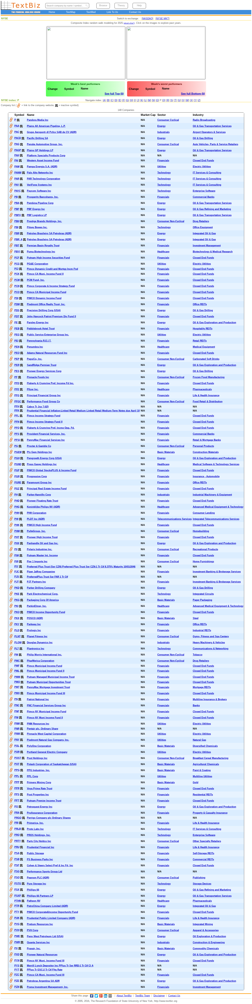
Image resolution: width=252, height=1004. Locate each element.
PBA (16, 203)
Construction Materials (206, 452)
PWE (17, 936)
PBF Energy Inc (36, 209)
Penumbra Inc (35, 346)
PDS (16, 310)
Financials (163, 160)
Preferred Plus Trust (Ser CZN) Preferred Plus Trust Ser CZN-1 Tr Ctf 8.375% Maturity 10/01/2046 (81, 566)
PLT (16, 648)
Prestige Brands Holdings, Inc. (44, 221)
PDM (17, 304)
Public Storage (35, 853)
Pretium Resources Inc (40, 924)
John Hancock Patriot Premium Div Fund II (51, 316)
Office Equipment (203, 227)
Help (139, 5)
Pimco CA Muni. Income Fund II (45, 273)
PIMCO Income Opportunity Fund (46, 612)
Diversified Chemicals (205, 746)
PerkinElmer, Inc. (37, 606)
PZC (16, 974)
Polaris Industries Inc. (39, 549)
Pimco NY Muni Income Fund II (45, 717)
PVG (17, 924)
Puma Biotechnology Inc (41, 251)
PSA (16, 853)
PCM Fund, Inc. (36, 280)
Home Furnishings (203, 561)
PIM (16, 555)
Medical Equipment (204, 346)
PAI (16, 160)
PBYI (17, 251)
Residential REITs (203, 794)
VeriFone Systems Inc (39, 184)
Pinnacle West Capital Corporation (46, 733)
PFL (16, 415)
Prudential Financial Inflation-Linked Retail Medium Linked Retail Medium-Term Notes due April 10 (83, 410)
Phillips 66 (33, 889)
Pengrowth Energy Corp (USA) (44, 458)
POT (16, 764)
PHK (16, 525)
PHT (16, 537)
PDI (16, 298)
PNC (16, 705)
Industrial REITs (202, 630)
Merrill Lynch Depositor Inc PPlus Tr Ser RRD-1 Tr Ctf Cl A (60, 965)
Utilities (161, 166)
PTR (16, 905)
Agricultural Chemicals (206, 764)
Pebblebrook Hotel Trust (41, 328)
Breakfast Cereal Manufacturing (210, 758)
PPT (16, 800)
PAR (16, 178)
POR (17, 751)
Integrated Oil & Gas (204, 233)
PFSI (17, 440)
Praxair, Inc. (34, 948)
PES (16, 371)
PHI (16, 519)
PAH (16, 155)
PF (16, 377)
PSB (16, 859)
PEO (17, 352)
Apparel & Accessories (206, 930)
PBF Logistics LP (37, 215)
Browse (103, 5)
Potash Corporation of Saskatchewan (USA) (51, 764)
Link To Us (112, 12)
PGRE (17, 482)
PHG (17, 506)
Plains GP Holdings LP (40, 150)
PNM (17, 723)
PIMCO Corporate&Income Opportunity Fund (52, 912)
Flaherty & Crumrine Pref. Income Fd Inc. (50, 383)
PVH (16, 930)
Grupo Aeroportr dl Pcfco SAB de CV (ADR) (51, 132)
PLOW (18, 642)
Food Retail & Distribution (207, 401)
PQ (16, 806)
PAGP (17, 150)
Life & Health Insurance (206, 395)
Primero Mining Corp (39, 782)
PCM (17, 280)
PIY (16, 566)
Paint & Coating (202, 770)
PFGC (17, 401)
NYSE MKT (162, 18)
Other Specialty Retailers (207, 841)
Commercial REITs (203, 859)
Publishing (199, 877)
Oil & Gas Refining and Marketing (212, 209)
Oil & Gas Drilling (203, 138)
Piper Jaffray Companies (41, 571)
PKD (16, 587)
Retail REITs (200, 340)
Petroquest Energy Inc (39, 806)
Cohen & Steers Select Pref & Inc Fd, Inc (50, 865)
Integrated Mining (203, 924)
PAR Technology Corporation (43, 178)
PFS (16, 433)
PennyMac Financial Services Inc (46, 440)
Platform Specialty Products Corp (46, 155)
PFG (16, 395)
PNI (16, 717)
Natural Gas (199, 740)
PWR (17, 942)
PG (16, 446)
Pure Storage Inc (36, 883)
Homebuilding (201, 531)
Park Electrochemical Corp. (42, 593)
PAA (16, 125)
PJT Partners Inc (36, 581)
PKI (16, 606)
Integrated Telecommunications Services (216, 519)
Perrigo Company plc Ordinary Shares (49, 817)
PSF (16, 865)
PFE (16, 389)
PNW (17, 733)
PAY (16, 184)
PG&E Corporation (37, 263)
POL (16, 745)
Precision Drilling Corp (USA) (44, 310)
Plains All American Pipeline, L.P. (46, 126)
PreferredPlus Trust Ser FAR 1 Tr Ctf (47, 576)
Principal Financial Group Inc (44, 395)
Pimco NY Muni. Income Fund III (45, 960)
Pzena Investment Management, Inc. (47, 987)
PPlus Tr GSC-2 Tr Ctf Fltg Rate (44, 969)
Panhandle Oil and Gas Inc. (42, 543)
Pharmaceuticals (202, 389)
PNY (16, 739)
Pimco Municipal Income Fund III (46, 693)
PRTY (17, 841)
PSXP (17, 895)
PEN (16, 346)
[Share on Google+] (101, 996)
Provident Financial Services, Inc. (46, 433)
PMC (17, 660)
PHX (16, 543)
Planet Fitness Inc (37, 636)
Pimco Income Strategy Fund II (45, 421)
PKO (17, 612)
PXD (16, 954)
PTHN (17, 900)
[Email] (110, 996)
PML (17, 670)
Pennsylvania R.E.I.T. (39, 340)
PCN (16, 286)
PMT (17, 687)
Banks (196, 705)
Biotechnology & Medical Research (213, 251)
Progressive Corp (37, 476)
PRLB (17, 828)
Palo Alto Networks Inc (40, 172)
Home (52, 12)
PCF (16, 257)
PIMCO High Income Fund (42, 525)
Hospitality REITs (202, 328)
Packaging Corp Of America (43, 600)
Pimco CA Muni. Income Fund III (45, 974)
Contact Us (135, 12)
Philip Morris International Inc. (44, 654)
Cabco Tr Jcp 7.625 (38, 406)
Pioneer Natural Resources (42, 954)
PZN (16, 986)
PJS (16, 576)
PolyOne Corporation (39, 746)
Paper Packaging (202, 600)
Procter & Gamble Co (39, 446)
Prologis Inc (34, 630)
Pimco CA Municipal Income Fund (46, 292)
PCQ (17, 292)
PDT (16, 316)
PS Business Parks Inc (40, 859)
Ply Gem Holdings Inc (39, 452)
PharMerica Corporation (40, 660)
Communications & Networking (210, 648)
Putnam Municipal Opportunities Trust (49, 682)
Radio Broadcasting (204, 120)
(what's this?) (129, 23)
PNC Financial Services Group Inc (46, 705)
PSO (17, 877)
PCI (16, 268)
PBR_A (18, 239)
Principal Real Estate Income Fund (47, 488)
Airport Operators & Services (209, 132)
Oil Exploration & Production (209, 936)
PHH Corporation (36, 512)
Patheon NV (33, 900)
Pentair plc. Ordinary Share (42, 728)
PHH (16, 512)
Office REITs (200, 304)
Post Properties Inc (38, 794)
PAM (17, 166)
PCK (16, 273)
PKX (16, 618)
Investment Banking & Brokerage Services (217, 571)
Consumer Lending (204, 512)
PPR (16, 788)
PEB (16, 328)
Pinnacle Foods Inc (38, 377)
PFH (16, 406)
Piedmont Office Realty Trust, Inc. (46, 304)
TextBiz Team (142, 995)
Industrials (163, 132)
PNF (16, 711)
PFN (16, 421)
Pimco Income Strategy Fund (43, 415)
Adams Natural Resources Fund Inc (47, 352)
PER (16, 365)
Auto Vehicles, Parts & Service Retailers (215, 144)
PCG (17, 263)
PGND (17, 464)
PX (16, 948)
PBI (16, 227)
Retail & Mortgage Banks (207, 440)
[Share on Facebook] (91, 996)
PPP (16, 782)
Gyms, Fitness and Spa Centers (211, 636)
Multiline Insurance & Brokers (210, 699)
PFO (16, 427)
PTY (16, 911)
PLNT (17, 636)
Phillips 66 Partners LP (40, 895)
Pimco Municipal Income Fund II (45, 670)
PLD (16, 630)
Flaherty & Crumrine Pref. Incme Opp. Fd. (51, 427)
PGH (17, 458)
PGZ (16, 488)
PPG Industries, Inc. (38, 770)
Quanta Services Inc (38, 942)
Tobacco (197, 654)
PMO (17, 682)
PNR (16, 728)
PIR (16, 561)
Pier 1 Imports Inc (37, 561)
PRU (16, 847)
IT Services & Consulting (207, 172)
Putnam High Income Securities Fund (48, 257)
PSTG (17, 883)
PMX (17, 693)
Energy (161, 126)
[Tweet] (96, 996)
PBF (16, 209)
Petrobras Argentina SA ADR (43, 981)
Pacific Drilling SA (37, 138)
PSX (16, 889)
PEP (16, 359)
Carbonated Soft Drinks (206, 359)
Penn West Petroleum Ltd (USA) (45, 936)
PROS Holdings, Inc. (39, 835)
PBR (16, 233)
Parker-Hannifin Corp (39, 494)
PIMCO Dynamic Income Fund (44, 298)
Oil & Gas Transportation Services (212, 126)
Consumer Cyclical (168, 120)
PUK (16, 918)
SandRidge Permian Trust (41, 365)
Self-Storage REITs (203, 853)
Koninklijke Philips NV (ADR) (43, 506)
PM (16, 654)
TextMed (91, 12)
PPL (16, 776)
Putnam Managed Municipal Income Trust (51, 677)
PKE (16, 593)
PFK (16, 410)
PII (16, 549)
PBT (16, 245)
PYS (16, 965)
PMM (17, 677)
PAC (16, 132)
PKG (17, 600)
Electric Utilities (202, 166)
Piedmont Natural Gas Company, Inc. (48, 740)
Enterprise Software (204, 190)
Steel (196, 618)
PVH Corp (32, 930)
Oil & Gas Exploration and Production (214, 322)
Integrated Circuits (203, 593)
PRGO (17, 817)
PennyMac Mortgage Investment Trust (48, 687)
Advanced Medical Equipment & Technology (218, 506)
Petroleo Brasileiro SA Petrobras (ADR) (49, 233)
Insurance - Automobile (206, 476)
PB (16, 197)
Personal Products (203, 446)
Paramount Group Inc (39, 482)
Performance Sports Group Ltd (44, 871)
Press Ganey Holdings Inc (42, 464)
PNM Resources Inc (38, 723)
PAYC (17, 190)
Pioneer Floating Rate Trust (42, 500)
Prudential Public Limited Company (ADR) (51, 918)
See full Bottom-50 (193, 93)
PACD (17, 138)
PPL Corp (32, 776)
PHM (17, 531)
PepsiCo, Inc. (34, 359)
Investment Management (207, 245)
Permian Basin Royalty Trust (43, 245)
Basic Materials (166, 452)
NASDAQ (147, 18)
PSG (17, 871)
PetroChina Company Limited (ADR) (47, 906)
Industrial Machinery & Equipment (212, 494)
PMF (17, 665)
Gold (195, 782)
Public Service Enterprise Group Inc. (48, 334)
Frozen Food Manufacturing (209, 377)
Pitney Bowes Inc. (37, 227)
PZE (16, 980)
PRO (17, 835)
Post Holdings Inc (37, 758)
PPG (17, 770)
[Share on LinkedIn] (105, 996)
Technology (164, 172)
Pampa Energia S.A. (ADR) (42, 166)
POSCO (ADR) (35, 618)
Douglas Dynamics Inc (40, 642)
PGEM (18, 452)
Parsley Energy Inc (38, 322)
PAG (16, 144)
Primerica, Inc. (35, 823)
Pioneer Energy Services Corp (44, 371)
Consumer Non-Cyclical (170, 221)
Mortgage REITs (202, 687)
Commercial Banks (203, 197)
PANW (17, 172)
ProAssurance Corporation (42, 812)
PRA (16, 812)
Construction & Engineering (209, 942)
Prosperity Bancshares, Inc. (42, 197)
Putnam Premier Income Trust (44, 800)
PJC (16, 571)
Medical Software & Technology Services (216, 464)
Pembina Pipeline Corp (40, 203)
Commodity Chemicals (206, 948)
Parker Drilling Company (41, 587)
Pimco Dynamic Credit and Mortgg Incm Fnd (52, 269)
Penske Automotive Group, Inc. (45, 144)
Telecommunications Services (174, 519)
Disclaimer (159, 995)
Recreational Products (205, 549)
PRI (16, 822)
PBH (16, 221)
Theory (121, 5)
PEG (17, 334)
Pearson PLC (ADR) (38, 877)
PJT (16, 581)
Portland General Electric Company (47, 752)
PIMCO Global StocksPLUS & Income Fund (51, 470)
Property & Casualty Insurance (210, 812)
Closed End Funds (203, 160)
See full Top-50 (114, 93)
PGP (17, 470)
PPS (16, 794)
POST (17, 758)
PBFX (17, 215)
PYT (16, 969)
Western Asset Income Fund (43, 160)
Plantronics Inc (35, 648)
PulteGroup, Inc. (36, 531)
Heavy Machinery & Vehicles (209, 642)
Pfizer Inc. (33, 389)
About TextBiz (124, 995)
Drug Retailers (201, 221)
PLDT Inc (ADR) (36, 519)
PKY (16, 624)
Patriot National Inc (38, 699)
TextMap (70, 12)
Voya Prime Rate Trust (39, 788)
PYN (16, 960)
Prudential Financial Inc (40, 847)
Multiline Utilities (202, 776)
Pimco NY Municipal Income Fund (46, 711)
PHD (16, 500)
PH (16, 494)
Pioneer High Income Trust (42, 537)
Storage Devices (202, 883)
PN (16, 699)
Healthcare (163, 251)
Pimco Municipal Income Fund (44, 665)
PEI (16, 340)
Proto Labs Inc (35, 829)
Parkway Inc (34, 624)
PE (16, 322)
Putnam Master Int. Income (42, 555)
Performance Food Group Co (43, 401)
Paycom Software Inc (39, 190)
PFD (16, 383)
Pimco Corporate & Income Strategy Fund (51, 286)
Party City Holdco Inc (39, 841)
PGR (17, 476)
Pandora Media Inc (37, 120)
